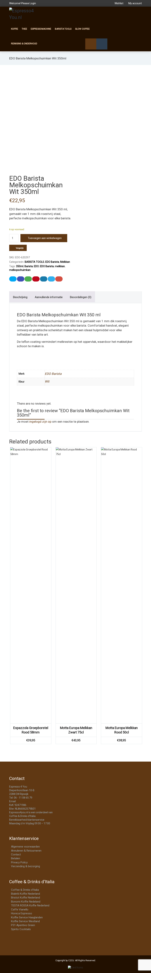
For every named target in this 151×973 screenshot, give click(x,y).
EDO (36, 266)
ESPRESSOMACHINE (41, 29)
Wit (47, 381)
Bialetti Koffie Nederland (25, 893)
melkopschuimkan (20, 269)
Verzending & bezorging (25, 866)
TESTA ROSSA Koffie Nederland (30, 905)
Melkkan (65, 261)
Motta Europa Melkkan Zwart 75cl (76, 730)
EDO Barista (52, 261)
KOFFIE (14, 29)
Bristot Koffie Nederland (25, 897)
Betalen (15, 858)
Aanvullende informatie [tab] (49, 297)
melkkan (60, 266)
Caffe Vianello (19, 909)
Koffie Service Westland (25, 921)
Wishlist (119, 3)
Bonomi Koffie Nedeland (25, 901)
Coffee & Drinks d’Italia (25, 889)
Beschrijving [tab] (20, 297)
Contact (16, 854)
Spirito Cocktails (21, 929)
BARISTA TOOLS (63, 29)
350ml (19, 266)
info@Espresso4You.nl (30, 801)
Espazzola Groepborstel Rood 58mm (30, 730)
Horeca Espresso (21, 913)
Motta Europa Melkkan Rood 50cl (122, 730)
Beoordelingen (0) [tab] (80, 297)
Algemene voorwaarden (25, 846)
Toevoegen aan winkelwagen (45, 238)
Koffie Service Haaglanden (27, 917)
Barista (28, 266)
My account (135, 3)
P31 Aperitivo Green (23, 925)
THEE (24, 29)
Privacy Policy (19, 862)
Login (33, 3)
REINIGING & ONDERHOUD (24, 43)
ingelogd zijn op (40, 421)
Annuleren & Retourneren (26, 850)
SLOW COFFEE (82, 29)
